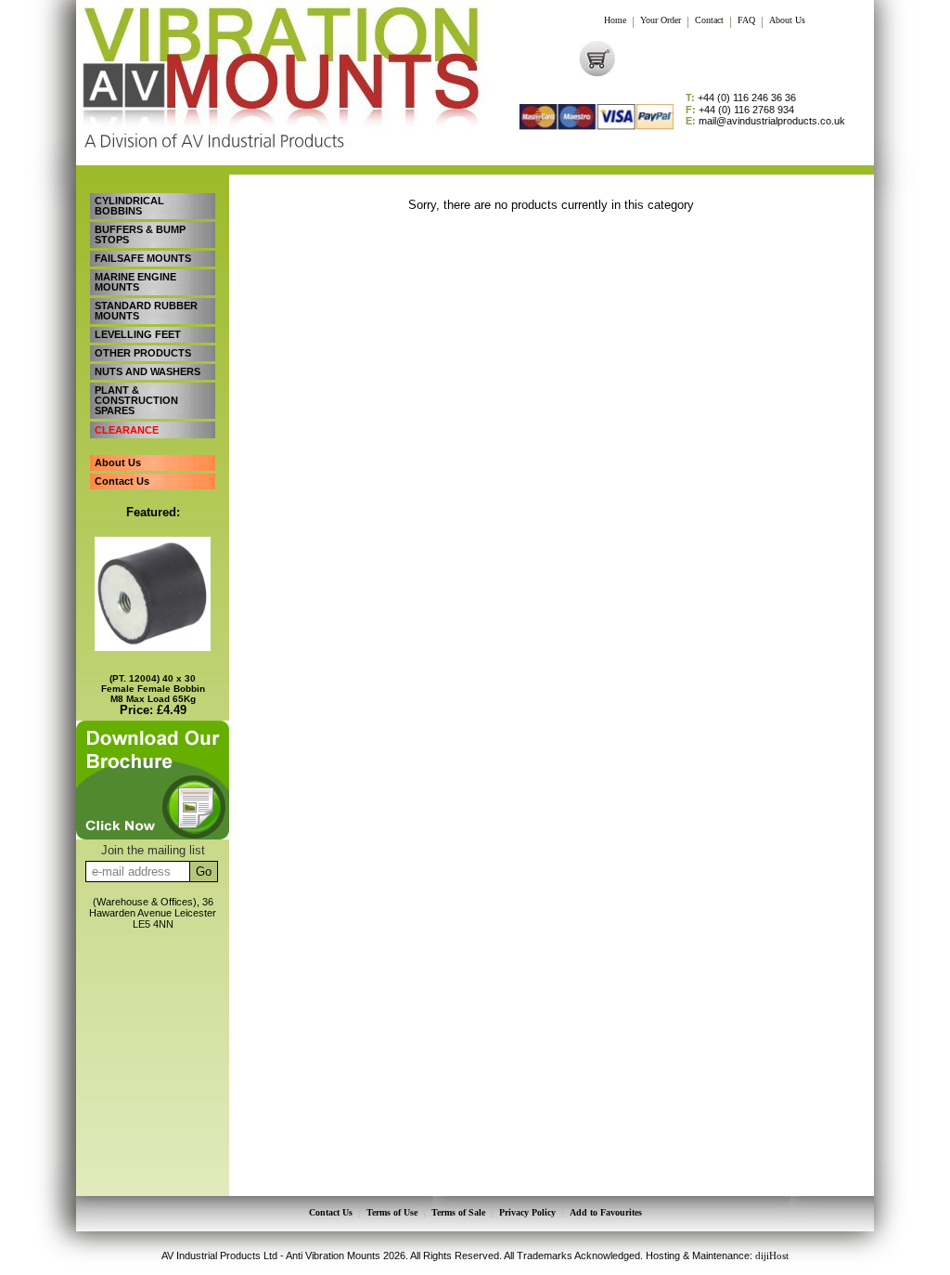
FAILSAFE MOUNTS (143, 258)
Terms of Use (391, 1212)
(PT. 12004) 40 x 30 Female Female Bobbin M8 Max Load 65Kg (153, 688)
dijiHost (772, 1255)
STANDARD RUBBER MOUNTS (146, 310)
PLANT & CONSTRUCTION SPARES (136, 400)
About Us (787, 20)
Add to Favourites (606, 1212)
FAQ (746, 20)
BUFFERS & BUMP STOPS (140, 234)
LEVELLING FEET (138, 334)
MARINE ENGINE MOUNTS (135, 282)
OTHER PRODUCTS (143, 352)
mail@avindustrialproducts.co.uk (765, 121)
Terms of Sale (458, 1212)
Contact (709, 20)
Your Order (660, 20)
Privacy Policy (527, 1212)
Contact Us (122, 481)
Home (615, 20)
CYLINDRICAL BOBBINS (129, 205)
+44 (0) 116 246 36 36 (741, 98)
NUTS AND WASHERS (147, 371)
